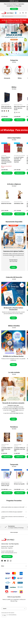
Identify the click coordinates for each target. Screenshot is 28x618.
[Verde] (8, 111)
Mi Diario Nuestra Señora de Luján (5, 484)
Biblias (20, 78)
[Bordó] (4, 111)
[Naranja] (6, 111)
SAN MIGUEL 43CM (18, 203)
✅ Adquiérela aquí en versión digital (14, 22)
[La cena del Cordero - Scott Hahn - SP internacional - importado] (19, 148)
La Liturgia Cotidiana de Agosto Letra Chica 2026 (6, 449)
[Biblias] (19, 70)
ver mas (14, 327)
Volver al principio (14, 532)
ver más (14, 279)
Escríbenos (14, 8)
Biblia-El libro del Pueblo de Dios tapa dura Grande (19, 108)
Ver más (16, 1)
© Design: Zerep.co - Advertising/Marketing (8, 614)
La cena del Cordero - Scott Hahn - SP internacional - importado (19, 160)
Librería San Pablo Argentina (9, 612)
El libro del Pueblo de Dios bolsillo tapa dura (6, 107)
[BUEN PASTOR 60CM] (7, 194)
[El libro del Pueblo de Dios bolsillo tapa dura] (7, 97)
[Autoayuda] (7, 70)
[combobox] (14, 16)
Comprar (13, 267)
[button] (23, 12)
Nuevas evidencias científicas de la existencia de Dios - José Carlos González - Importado (6, 160)
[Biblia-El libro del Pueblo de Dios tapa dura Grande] (19, 97)
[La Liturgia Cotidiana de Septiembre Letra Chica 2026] (19, 437)
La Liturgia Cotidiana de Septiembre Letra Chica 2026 (19, 449)
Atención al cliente (7, 556)
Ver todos (14, 88)
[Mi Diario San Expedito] (19, 475)
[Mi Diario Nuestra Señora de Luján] (7, 475)
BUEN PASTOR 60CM (6, 203)
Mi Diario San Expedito (19, 484)
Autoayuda (7, 78)
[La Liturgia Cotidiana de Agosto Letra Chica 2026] (7, 437)
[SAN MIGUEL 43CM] (19, 194)
